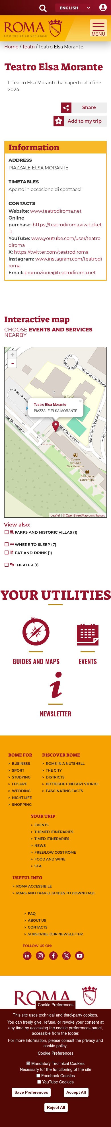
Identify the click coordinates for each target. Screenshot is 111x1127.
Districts (55, 777)
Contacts (38, 927)
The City (54, 770)
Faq (32, 913)
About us (37, 920)
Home (11, 47)
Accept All (76, 1092)
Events (41, 825)
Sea (38, 866)
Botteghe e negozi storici (72, 784)
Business (21, 763)
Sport (18, 770)
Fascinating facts (64, 791)
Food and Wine (49, 859)
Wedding (21, 791)
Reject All (56, 1107)
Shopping (22, 804)
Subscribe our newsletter (55, 934)
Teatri (28, 47)
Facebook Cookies (58, 1075)
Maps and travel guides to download (55, 893)
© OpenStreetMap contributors (84, 515)
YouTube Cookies (58, 1082)
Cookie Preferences (55, 1004)
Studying (21, 777)
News (40, 845)
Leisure (19, 784)
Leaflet (55, 515)
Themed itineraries (53, 832)
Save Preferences (31, 1092)
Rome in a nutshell (65, 763)
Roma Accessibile (34, 886)
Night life (22, 798)
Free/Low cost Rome (55, 852)
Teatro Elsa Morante (50, 404)
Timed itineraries (51, 839)
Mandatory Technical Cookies (58, 1063)
